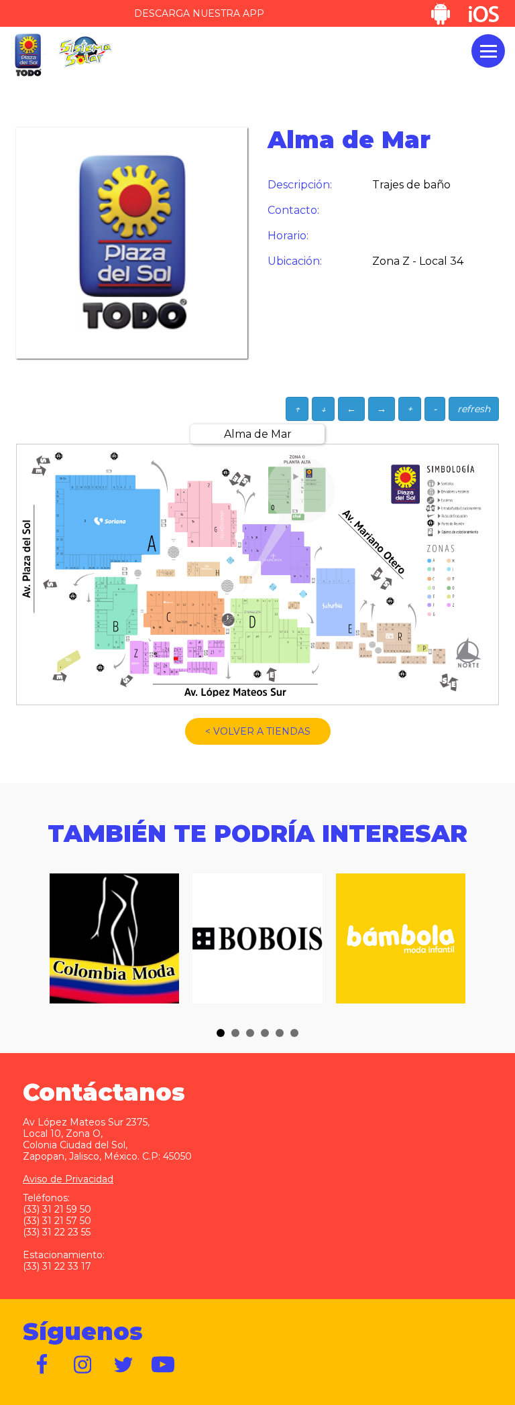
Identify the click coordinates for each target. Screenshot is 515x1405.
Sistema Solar (85, 52)
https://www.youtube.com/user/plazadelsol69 (163, 1364)
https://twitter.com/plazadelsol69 (123, 1364)
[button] (221, 1033)
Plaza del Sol (27, 55)
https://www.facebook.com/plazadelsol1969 (43, 1364)
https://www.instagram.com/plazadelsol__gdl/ (83, 1364)
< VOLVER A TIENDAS (257, 731)
